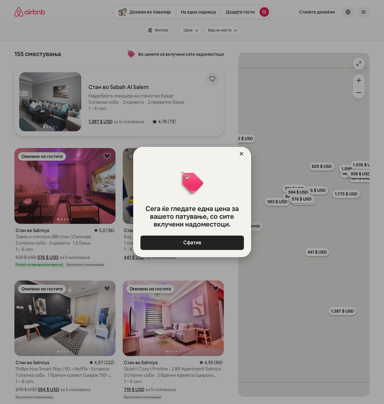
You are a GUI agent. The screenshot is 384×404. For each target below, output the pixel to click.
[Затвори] (241, 153)
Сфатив (192, 242)
